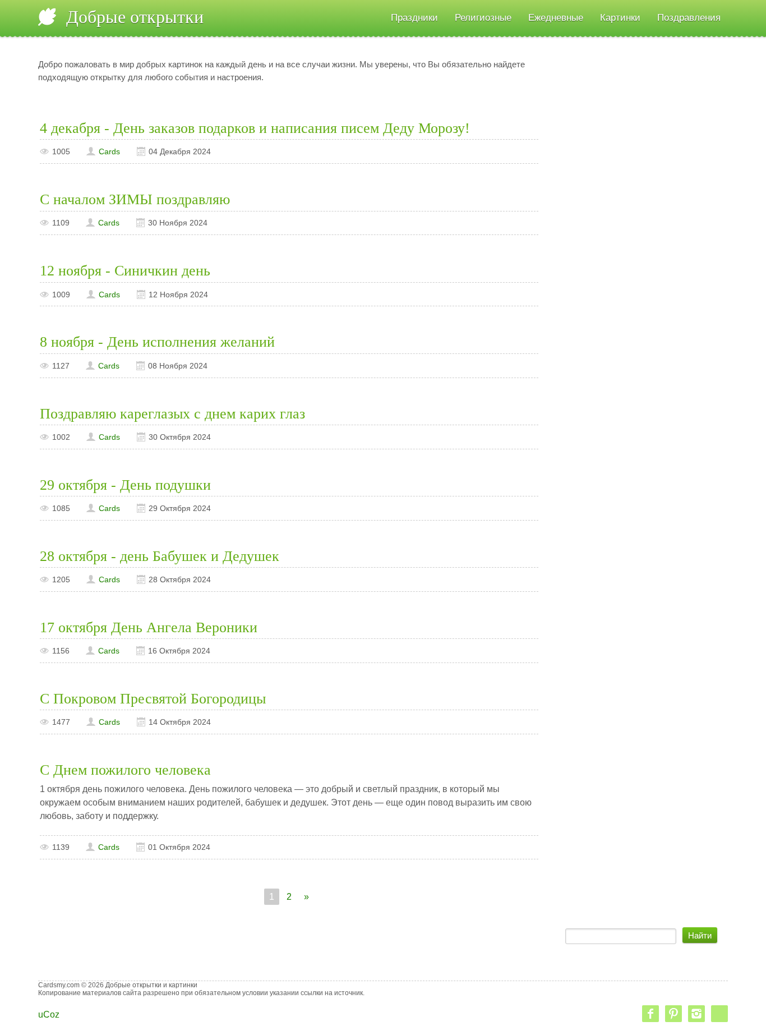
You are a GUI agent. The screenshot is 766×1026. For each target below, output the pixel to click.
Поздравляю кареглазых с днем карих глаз (172, 414)
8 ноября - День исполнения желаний (157, 342)
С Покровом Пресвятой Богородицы (153, 699)
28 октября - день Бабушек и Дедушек (159, 556)
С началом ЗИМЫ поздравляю (135, 199)
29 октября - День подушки (125, 485)
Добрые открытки (135, 17)
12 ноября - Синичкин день (125, 271)
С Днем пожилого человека (125, 770)
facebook (650, 1013)
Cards (109, 151)
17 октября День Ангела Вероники (148, 627)
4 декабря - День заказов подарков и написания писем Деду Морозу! (255, 128)
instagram (696, 1013)
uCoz (48, 1014)
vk (719, 1013)
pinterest (673, 1013)
